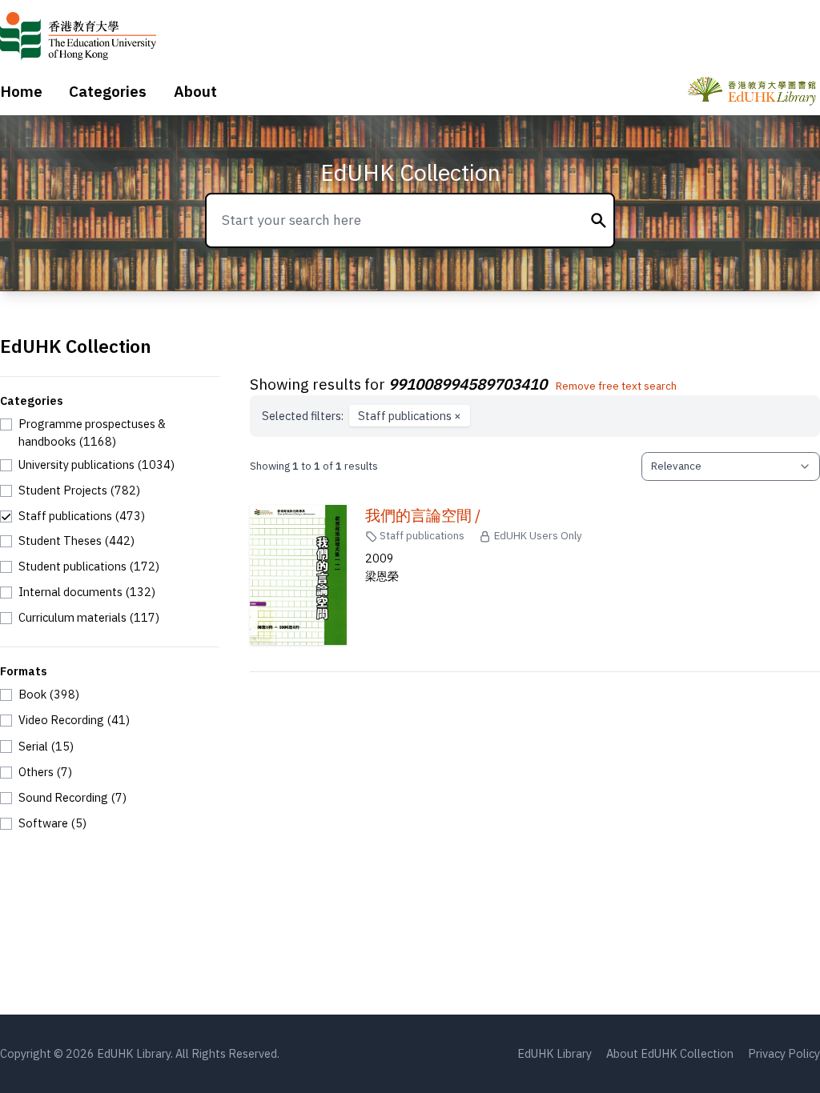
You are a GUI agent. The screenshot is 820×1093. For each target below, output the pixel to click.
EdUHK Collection (410, 172)
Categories (108, 91)
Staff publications (409, 415)
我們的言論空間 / (422, 515)
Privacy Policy (784, 1053)
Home (21, 91)
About (195, 91)
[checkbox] (109, 432)
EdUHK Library (554, 1053)
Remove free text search (616, 385)
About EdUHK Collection (670, 1053)
